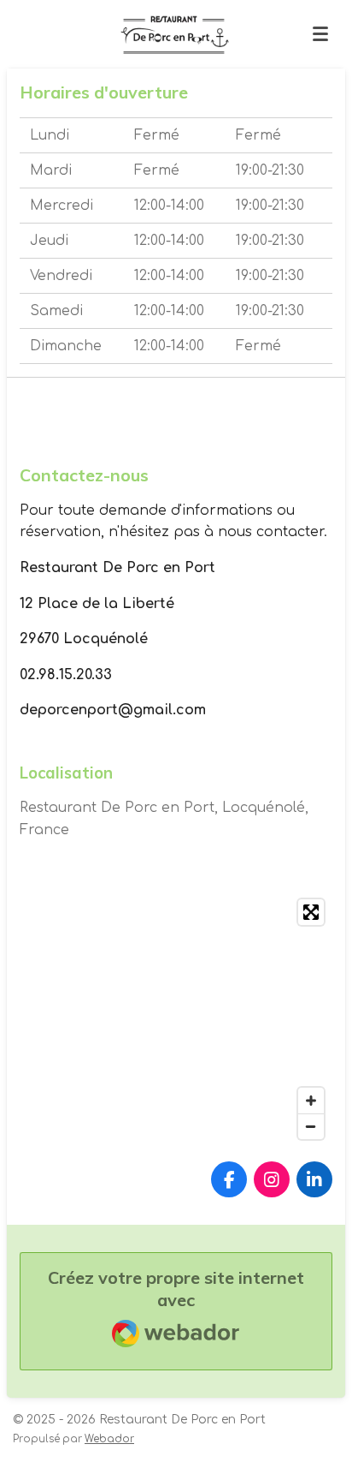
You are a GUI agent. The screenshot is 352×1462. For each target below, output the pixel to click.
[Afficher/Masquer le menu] (320, 34)
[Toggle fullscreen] (311, 912)
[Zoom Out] (311, 1126)
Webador (109, 1439)
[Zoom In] (311, 1100)
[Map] (176, 1019)
